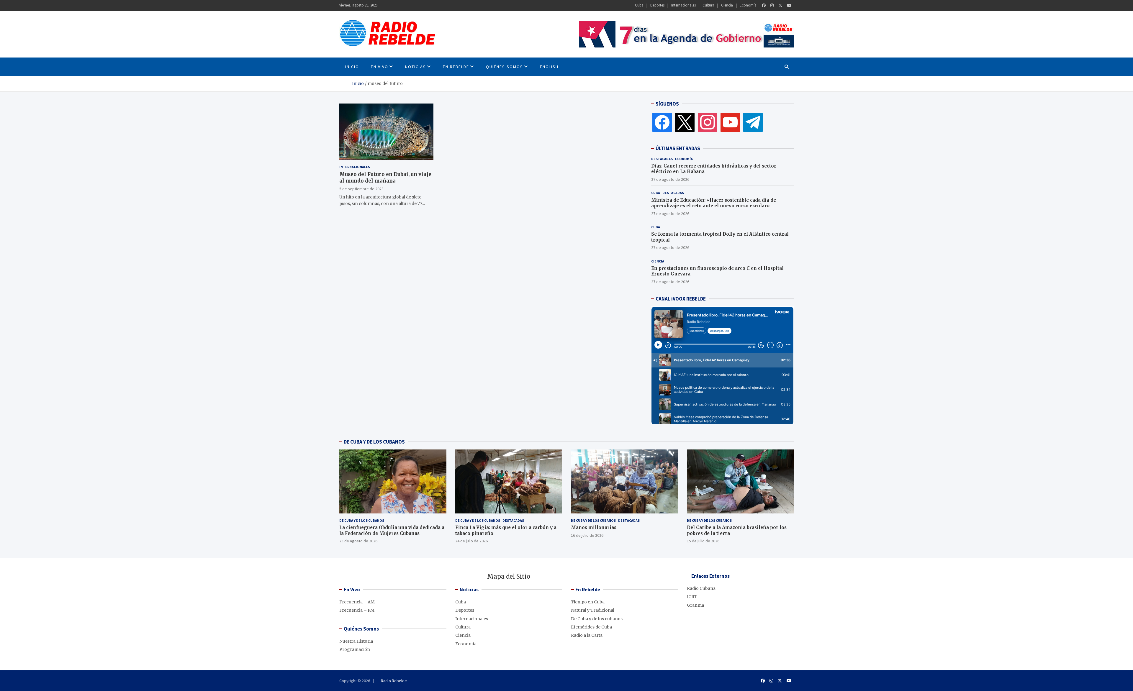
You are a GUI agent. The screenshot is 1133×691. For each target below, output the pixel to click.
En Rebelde (456, 66)
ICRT (692, 596)
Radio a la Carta (586, 635)
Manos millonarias (593, 527)
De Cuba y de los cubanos (361, 520)
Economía (748, 5)
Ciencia (727, 5)
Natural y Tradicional (592, 610)
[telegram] (753, 122)
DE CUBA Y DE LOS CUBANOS (374, 442)
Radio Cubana (701, 588)
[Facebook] (763, 5)
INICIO (352, 66)
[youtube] (730, 122)
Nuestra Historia (356, 641)
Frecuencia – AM (357, 602)
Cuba (639, 5)
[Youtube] (789, 5)
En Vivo (379, 66)
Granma (695, 605)
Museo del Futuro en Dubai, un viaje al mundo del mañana (385, 177)
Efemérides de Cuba (591, 627)
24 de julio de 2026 (471, 541)
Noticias (415, 66)
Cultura (708, 5)
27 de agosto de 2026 (670, 179)
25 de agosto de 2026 (358, 541)
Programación (354, 649)
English (549, 66)
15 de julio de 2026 (703, 541)
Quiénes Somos (504, 66)
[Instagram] (772, 5)
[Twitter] (780, 5)
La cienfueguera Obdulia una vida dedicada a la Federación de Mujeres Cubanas (391, 530)
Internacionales (683, 5)
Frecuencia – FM (356, 610)
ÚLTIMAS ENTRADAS (678, 148)
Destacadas (662, 159)
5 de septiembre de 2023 (361, 188)
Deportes (657, 5)
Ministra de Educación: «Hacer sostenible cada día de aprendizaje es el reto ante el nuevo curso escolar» (713, 203)
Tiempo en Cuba (588, 602)
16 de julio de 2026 (587, 535)
